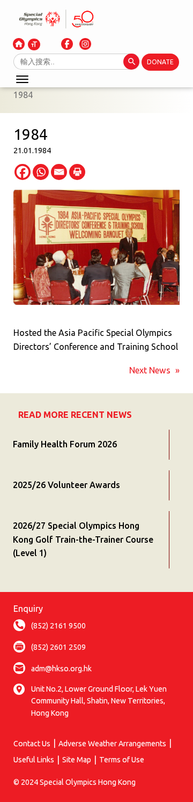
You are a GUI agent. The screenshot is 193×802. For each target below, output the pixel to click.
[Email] (59, 172)
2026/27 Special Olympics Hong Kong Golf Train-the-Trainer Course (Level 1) (83, 539)
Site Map (76, 759)
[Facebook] (22, 172)
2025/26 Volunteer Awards (66, 485)
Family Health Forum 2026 (65, 444)
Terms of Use (121, 759)
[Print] (77, 172)
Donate (160, 61)
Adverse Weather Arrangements (112, 743)
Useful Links (33, 759)
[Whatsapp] (41, 172)
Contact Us (31, 743)
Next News (149, 370)
